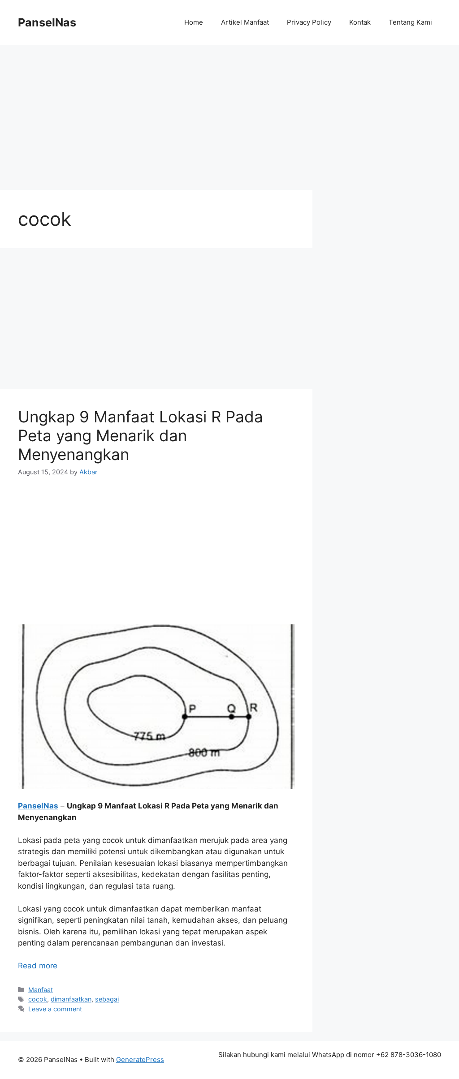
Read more (37, 965)
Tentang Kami (410, 22)
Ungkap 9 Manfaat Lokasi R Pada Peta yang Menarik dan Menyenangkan (140, 435)
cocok (37, 999)
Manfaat (40, 989)
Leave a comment (55, 1009)
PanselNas (47, 22)
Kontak (360, 22)
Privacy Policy (309, 22)
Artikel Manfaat (245, 22)
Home (193, 22)
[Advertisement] (229, 111)
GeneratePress (140, 1059)
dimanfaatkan (71, 999)
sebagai (107, 999)
